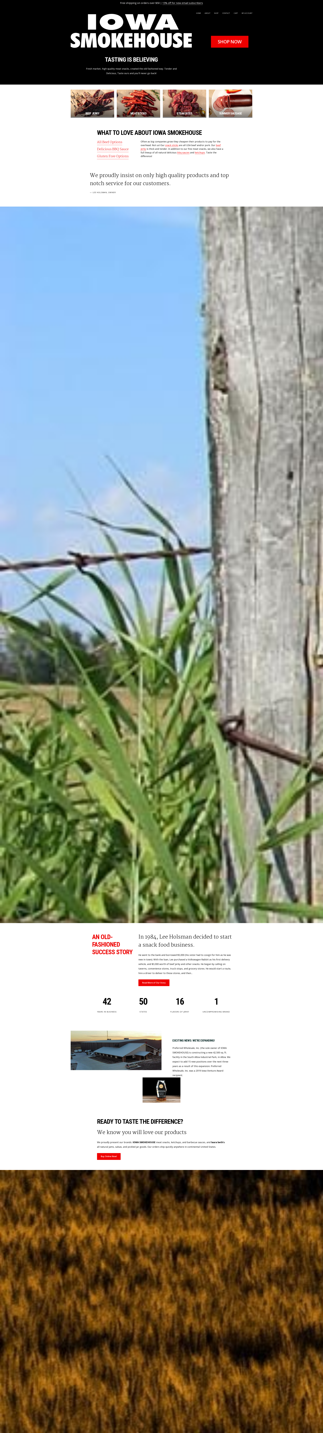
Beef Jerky (92, 113)
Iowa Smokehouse (131, 31)
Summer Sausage (230, 113)
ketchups (200, 152)
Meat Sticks (138, 113)
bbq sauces (183, 152)
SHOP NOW (230, 42)
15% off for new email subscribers (182, 3)
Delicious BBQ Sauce (113, 149)
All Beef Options (109, 142)
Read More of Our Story (154, 982)
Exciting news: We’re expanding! (193, 1040)
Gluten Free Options (113, 156)
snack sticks (171, 145)
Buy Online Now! (109, 1156)
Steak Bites (184, 113)
